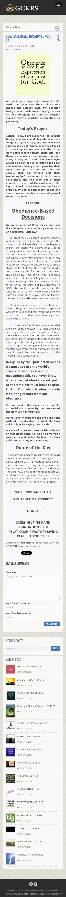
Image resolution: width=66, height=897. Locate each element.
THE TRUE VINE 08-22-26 (29, 666)
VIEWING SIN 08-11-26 (28, 788)
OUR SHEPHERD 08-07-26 (29, 841)
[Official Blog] (31, 884)
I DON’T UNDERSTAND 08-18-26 (32, 723)
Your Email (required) (18, 613)
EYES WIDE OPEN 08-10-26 (30, 802)
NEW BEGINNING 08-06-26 (30, 854)
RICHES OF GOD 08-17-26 (29, 736)
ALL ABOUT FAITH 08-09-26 (30, 815)
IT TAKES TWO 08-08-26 (28, 828)
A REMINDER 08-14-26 (27, 775)
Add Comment (15, 49)
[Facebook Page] (35, 884)
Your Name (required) (18, 603)
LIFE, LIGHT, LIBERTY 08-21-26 (31, 679)
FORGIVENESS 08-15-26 (28, 762)
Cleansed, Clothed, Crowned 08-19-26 (36, 706)
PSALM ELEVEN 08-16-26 (29, 749)
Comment (11, 572)
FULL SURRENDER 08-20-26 (30, 692)
